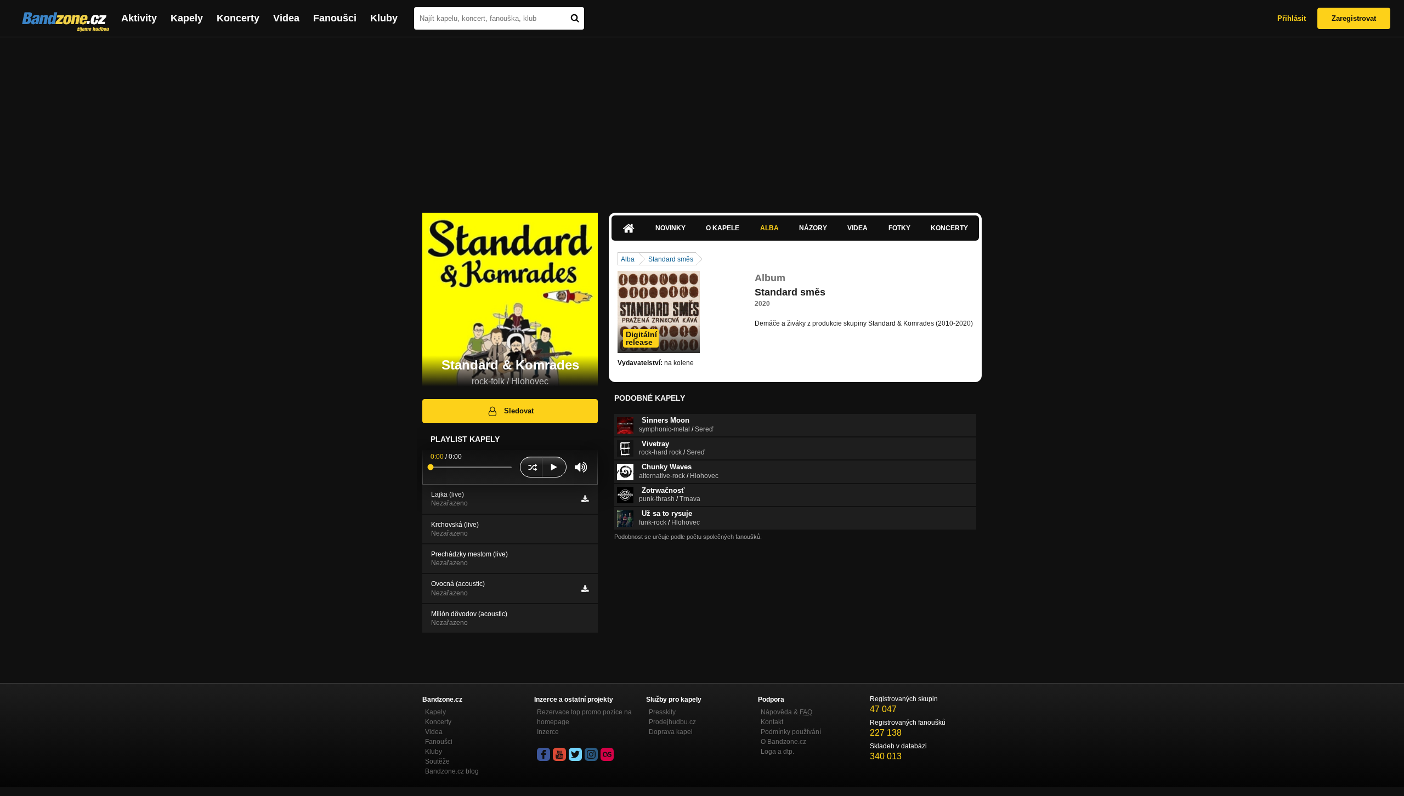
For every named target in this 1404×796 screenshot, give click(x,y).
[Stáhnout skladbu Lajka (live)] (585, 499)
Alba (769, 228)
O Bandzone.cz (783, 742)
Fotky (899, 228)
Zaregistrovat (1354, 18)
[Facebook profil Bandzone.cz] (543, 754)
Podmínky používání (791, 732)
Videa (286, 18)
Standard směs (670, 259)
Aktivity (139, 18)
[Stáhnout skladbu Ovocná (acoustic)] (585, 589)
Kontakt (772, 722)
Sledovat (519, 411)
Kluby (384, 18)
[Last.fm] (607, 754)
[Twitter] (575, 754)
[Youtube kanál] (559, 754)
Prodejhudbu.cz (672, 722)
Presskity (662, 712)
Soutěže (437, 761)
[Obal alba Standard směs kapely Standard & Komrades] (659, 312)
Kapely (187, 18)
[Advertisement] (702, 119)
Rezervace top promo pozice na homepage (584, 717)
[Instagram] (591, 754)
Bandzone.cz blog (452, 771)
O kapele (722, 228)
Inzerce (548, 732)
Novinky (670, 228)
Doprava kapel (671, 732)
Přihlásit (1291, 18)
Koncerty (238, 18)
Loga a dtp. (777, 751)
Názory (813, 228)
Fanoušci (334, 18)
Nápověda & (786, 712)
